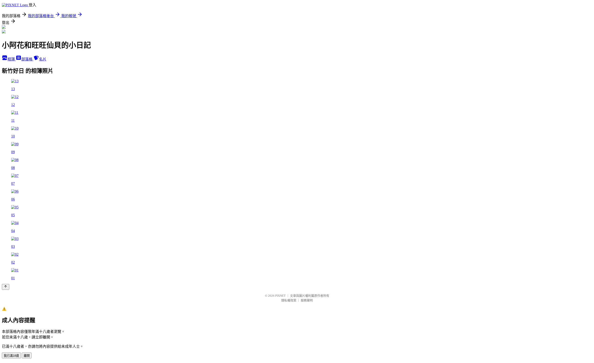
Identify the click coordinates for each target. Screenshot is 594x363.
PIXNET (280, 295)
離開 (27, 355)
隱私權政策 (288, 300)
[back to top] (5, 287)
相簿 (11, 59)
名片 (42, 59)
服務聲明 (307, 300)
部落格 (27, 59)
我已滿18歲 (11, 355)
